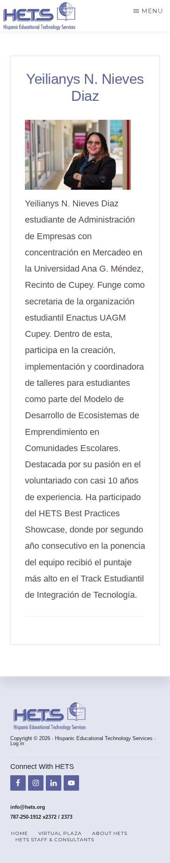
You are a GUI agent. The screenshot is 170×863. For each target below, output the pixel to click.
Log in (17, 743)
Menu (152, 11)
